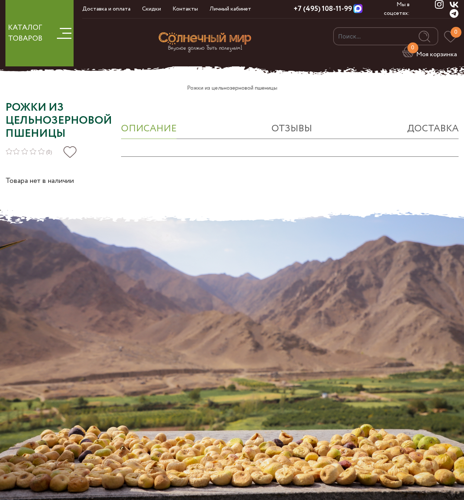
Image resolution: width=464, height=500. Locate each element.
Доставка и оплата (106, 9)
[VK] (454, 4)
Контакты (185, 9)
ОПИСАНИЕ (149, 129)
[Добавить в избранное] (69, 152)
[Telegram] (454, 13)
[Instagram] (439, 4)
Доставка (433, 129)
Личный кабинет (230, 9)
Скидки (151, 9)
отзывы (292, 129)
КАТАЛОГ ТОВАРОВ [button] (25, 33)
